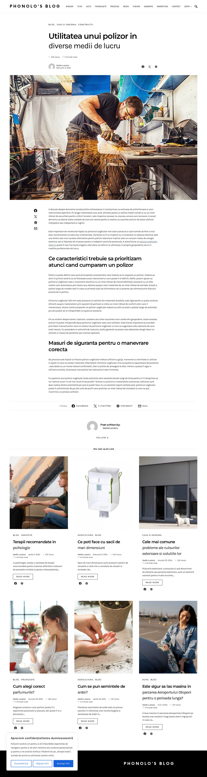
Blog (52, 24)
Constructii (85, 24)
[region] (42, 752)
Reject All (42, 763)
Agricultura (85, 535)
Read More (23, 576)
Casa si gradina (66, 24)
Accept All (63, 763)
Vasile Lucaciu (62, 65)
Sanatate (27, 535)
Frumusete (28, 680)
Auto (145, 680)
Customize (21, 763)
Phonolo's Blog (35, 6)
